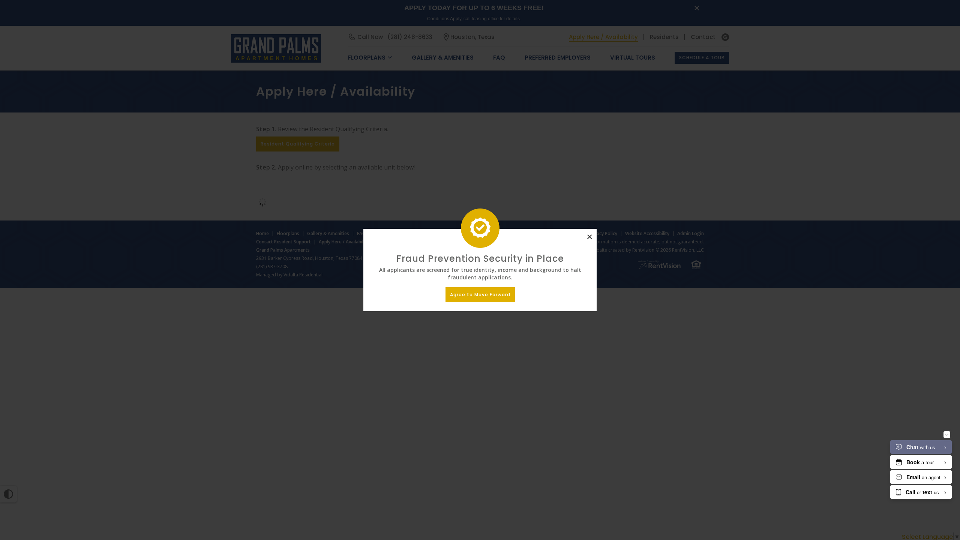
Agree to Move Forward (480, 294)
